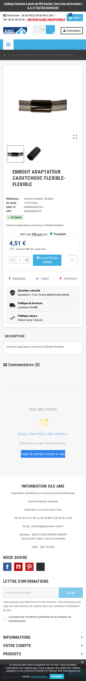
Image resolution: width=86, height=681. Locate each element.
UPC (9, 211)
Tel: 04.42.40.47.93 (14, 19)
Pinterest (70, 278)
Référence (12, 198)
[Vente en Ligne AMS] (15, 30)
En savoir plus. (39, 676)
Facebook (7, 567)
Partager (18, 278)
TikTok (40, 567)
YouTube (18, 567)
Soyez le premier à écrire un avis (43, 454)
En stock (11, 202)
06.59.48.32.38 (30, 15)
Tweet (44, 278)
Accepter (57, 676)
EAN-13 (10, 207)
